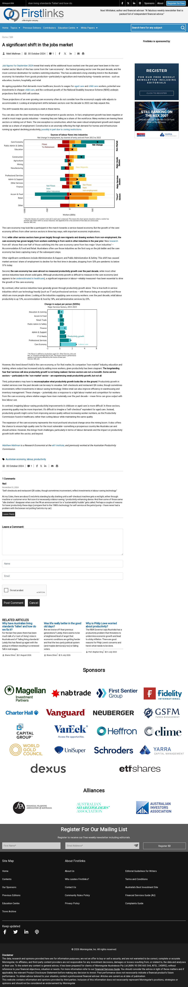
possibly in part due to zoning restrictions (61, 129)
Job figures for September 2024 (17, 65)
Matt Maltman (13, 53)
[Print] (83, 53)
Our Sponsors (9, 887)
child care (93, 86)
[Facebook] (59, 53)
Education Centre (11, 903)
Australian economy (16, 459)
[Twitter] (65, 53)
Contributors (49, 27)
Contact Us (70, 887)
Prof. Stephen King (95, 652)
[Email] (78, 53)
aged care (79, 86)
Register (163, 846)
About (160, 3)
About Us (69, 871)
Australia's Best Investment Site (141, 887)
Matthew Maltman (11, 445)
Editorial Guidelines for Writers (141, 871)
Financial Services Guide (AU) (140, 895)
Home (5, 27)
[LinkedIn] (70, 53)
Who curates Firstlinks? (77, 879)
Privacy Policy (72, 903)
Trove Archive (9, 911)
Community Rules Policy (77, 895)
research (113, 241)
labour (30, 459)
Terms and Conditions (136, 879)
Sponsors (149, 3)
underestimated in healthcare (30, 278)
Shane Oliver (10, 655)
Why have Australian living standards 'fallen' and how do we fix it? (19, 626)
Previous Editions (32, 27)
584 (11, 37)
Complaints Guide (134, 903)
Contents (6, 879)
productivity (40, 459)
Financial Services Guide (107, 969)
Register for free (176, 3)
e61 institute (58, 445)
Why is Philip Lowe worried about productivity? (101, 625)
